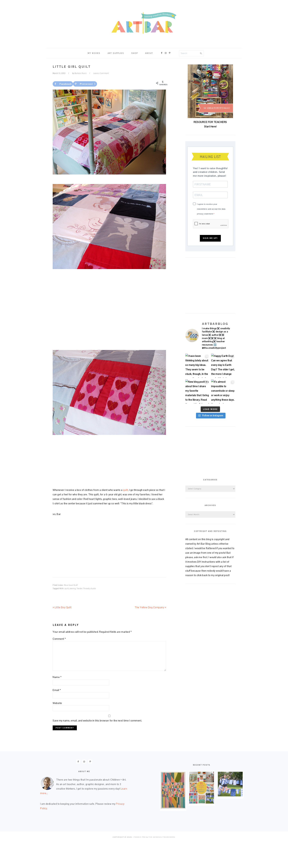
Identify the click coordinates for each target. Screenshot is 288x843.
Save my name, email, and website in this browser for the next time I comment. (97, 720)
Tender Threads (83, 588)
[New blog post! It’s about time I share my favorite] (197, 391)
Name (57, 677)
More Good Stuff (71, 585)
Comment (59, 638)
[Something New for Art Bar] (173, 807)
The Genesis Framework (161, 837)
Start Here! (210, 126)
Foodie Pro (140, 837)
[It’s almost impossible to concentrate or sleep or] (223, 391)
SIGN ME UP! (210, 238)
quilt (125, 490)
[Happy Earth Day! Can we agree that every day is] (223, 366)
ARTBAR (144, 23)
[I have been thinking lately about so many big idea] (197, 366)
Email (57, 690)
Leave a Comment (101, 73)
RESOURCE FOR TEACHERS (210, 122)
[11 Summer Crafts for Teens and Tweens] (201, 802)
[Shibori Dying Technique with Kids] (230, 795)
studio (93, 588)
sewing (73, 588)
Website (57, 703)
